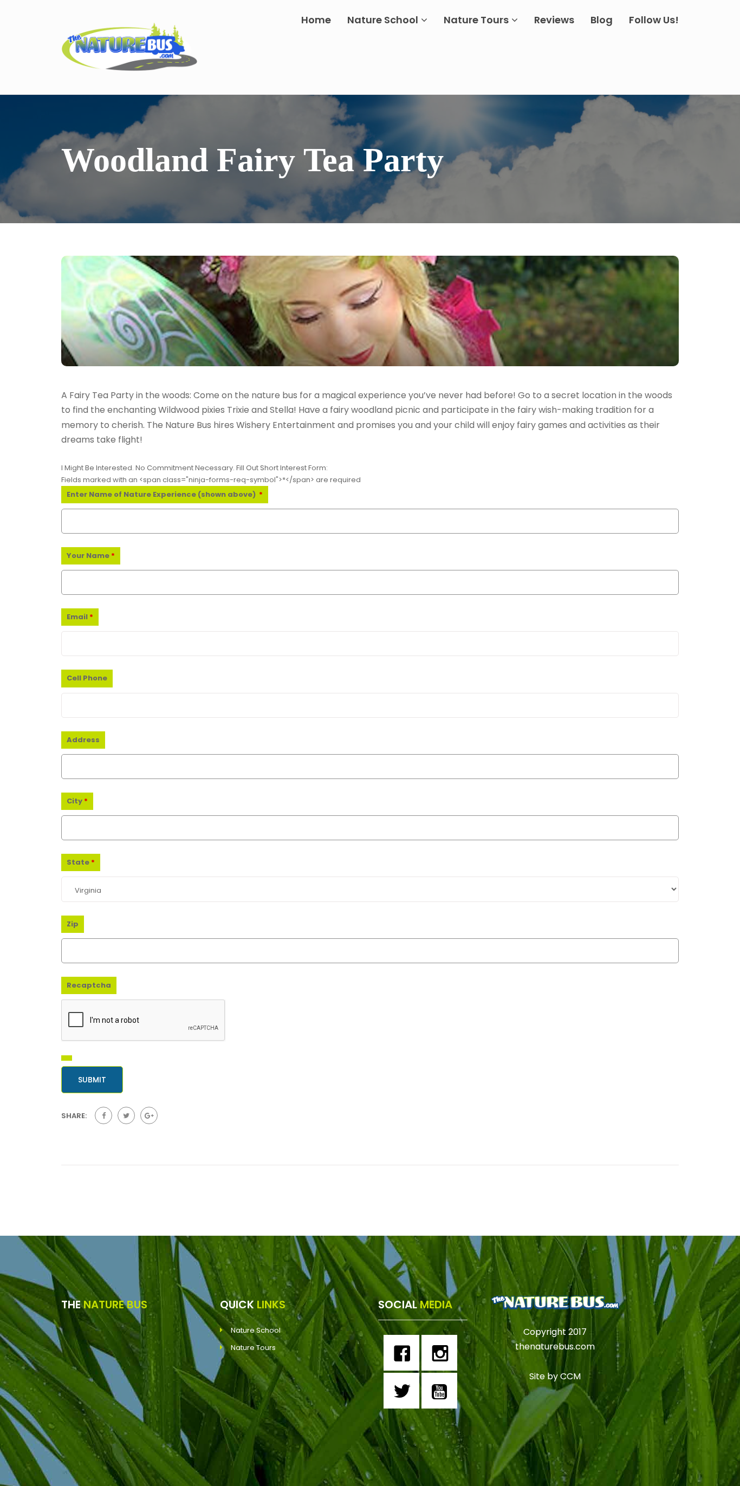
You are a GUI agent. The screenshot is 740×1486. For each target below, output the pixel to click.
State (81, 862)
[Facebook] (404, 1352)
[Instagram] (442, 1352)
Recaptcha (89, 985)
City (77, 801)
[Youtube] (442, 1390)
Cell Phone (87, 678)
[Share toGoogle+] (149, 1115)
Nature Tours (476, 20)
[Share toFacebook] (103, 1115)
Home (316, 20)
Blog (601, 20)
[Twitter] (404, 1390)
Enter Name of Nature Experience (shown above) (165, 494)
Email (80, 617)
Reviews (554, 20)
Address (83, 740)
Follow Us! (654, 20)
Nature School (382, 20)
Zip (73, 924)
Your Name (91, 555)
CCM (570, 1376)
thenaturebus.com (555, 1346)
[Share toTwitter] (126, 1115)
